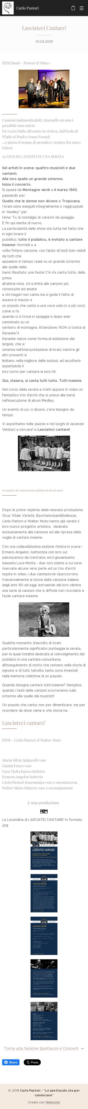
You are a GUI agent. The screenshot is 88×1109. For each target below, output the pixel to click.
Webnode (52, 1102)
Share (13, 1062)
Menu (81, 8)
